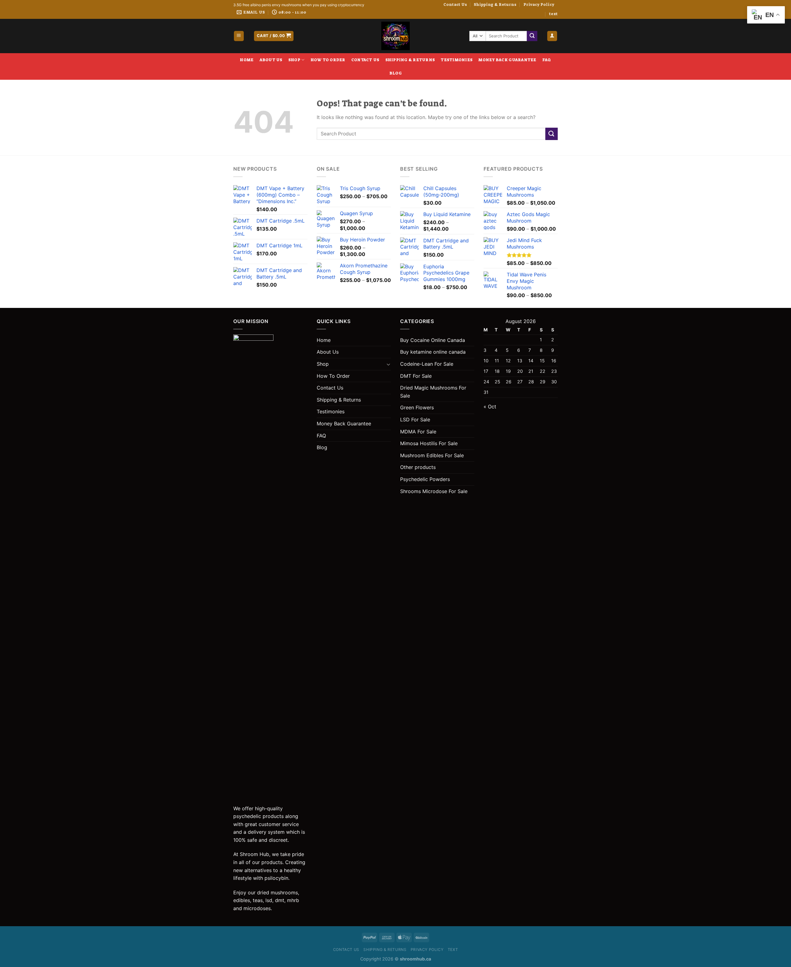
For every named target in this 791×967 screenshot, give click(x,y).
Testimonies (456, 59)
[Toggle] (388, 364)
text (553, 13)
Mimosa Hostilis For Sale (429, 443)
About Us (271, 59)
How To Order (328, 59)
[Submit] (532, 36)
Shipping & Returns (495, 4)
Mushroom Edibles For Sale (432, 455)
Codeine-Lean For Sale (426, 364)
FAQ (546, 59)
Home (246, 59)
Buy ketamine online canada (433, 352)
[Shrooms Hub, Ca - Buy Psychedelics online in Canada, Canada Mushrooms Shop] (395, 36)
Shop (294, 59)
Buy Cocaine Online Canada (432, 340)
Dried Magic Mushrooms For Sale (433, 392)
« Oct (490, 406)
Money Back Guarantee (507, 59)
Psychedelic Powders (425, 479)
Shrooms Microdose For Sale (433, 491)
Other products (418, 467)
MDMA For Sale (418, 431)
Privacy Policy (538, 4)
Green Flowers (417, 407)
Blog (395, 73)
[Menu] (239, 36)
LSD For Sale (415, 419)
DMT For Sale (416, 376)
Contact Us (455, 4)
